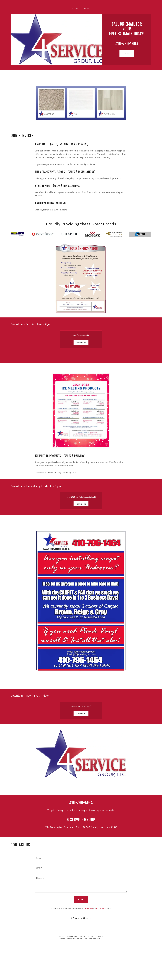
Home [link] (75, 8)
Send (81, 899)
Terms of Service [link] (101, 908)
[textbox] (81, 858)
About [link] (86, 8)
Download (81, 342)
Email (127, 53)
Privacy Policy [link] (88, 908)
